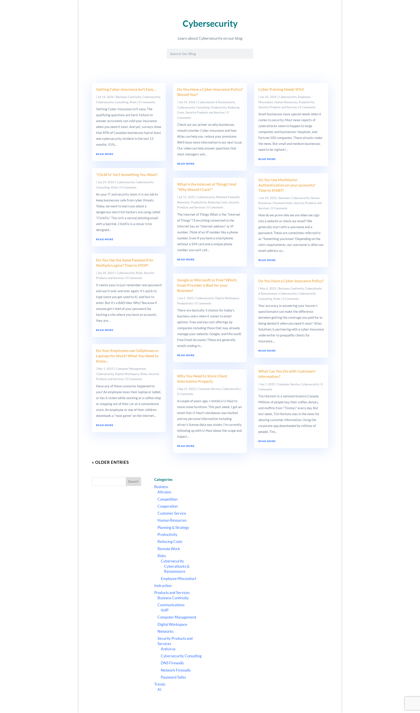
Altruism (164, 492)
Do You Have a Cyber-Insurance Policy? (291, 281)
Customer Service (209, 389)
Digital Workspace (127, 374)
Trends (159, 684)
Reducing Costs (218, 202)
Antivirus (168, 649)
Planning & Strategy (173, 527)
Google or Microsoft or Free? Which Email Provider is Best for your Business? (207, 285)
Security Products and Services (205, 112)
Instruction (163, 585)
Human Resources (285, 102)
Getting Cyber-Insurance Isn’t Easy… (126, 89)
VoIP (164, 610)
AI (159, 689)
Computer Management (131, 368)
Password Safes (283, 203)
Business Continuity (128, 97)
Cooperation (168, 506)
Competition (167, 499)
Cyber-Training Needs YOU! (281, 89)
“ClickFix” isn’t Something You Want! (127, 174)
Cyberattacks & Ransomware (216, 102)
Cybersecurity (151, 97)
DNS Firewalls (172, 663)
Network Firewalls (228, 197)
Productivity (218, 107)
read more (105, 154)
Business (284, 198)
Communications (171, 605)
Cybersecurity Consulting (112, 102)
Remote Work (169, 548)
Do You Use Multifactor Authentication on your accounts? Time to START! (286, 185)
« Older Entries (110, 462)
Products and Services (172, 592)
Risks (133, 102)
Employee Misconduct (178, 578)
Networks (183, 202)
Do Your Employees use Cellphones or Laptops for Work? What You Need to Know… (127, 355)
